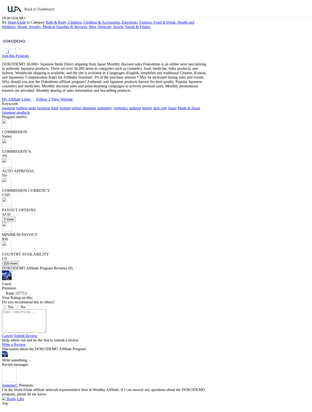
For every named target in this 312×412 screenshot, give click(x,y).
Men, (93, 27)
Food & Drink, (165, 22)
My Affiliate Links (16, 99)
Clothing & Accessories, (103, 22)
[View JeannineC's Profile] (9, 380)
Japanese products (16, 112)
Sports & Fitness (137, 27)
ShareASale (17, 22)
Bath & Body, (57, 22)
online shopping (84, 108)
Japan (172, 108)
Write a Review (14, 344)
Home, (23, 27)
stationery (104, 108)
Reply (11, 399)
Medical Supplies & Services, (66, 27)
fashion (21, 108)
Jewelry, (36, 27)
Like (20, 399)
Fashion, (146, 22)
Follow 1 (43, 99)
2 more (9, 219)
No (22, 307)
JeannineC (10, 385)
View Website (62, 99)
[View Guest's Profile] (7, 279)
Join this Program (15, 56)
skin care (160, 108)
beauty (147, 108)
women (65, 108)
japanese (8, 108)
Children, (76, 22)
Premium (26, 385)
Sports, (119, 27)
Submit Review (26, 336)
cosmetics (120, 108)
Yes (10, 307)
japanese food (47, 108)
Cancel (7, 336)
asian (32, 108)
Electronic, (130, 22)
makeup (135, 108)
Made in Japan (189, 108)
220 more (10, 263)
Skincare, (105, 27)
